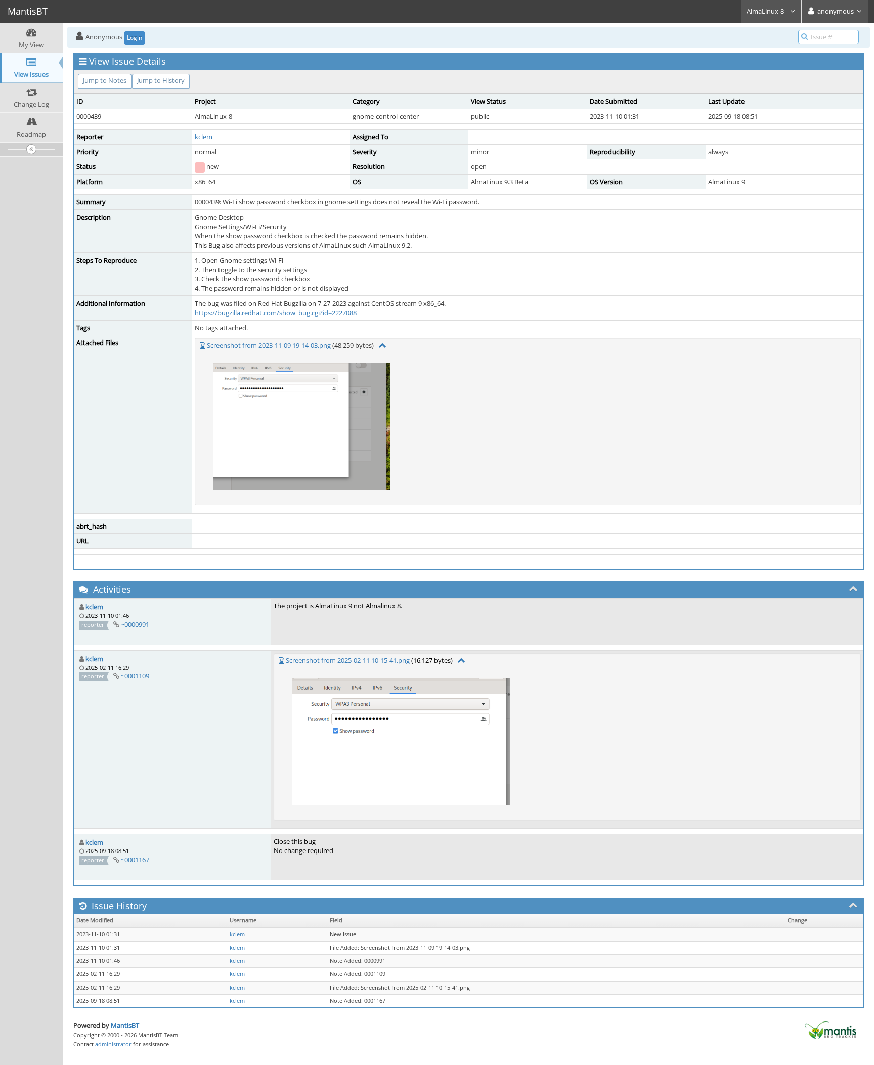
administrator (113, 1044)
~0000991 (135, 624)
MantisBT (125, 1025)
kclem (203, 136)
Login (134, 37)
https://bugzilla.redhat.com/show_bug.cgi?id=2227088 (276, 312)
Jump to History (161, 80)
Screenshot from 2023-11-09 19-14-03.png (269, 345)
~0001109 (135, 675)
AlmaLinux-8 (766, 11)
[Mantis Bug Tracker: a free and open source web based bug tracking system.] (830, 1029)
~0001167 (135, 859)
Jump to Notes (104, 80)
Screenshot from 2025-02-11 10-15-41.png (348, 660)
